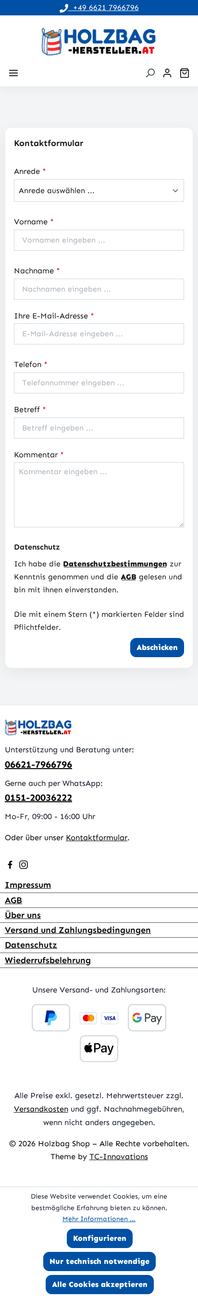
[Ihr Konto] (167, 73)
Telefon (31, 364)
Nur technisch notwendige (99, 1261)
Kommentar (39, 454)
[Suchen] (150, 73)
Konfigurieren (99, 1238)
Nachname (37, 270)
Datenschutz (31, 945)
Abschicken (157, 647)
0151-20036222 (38, 797)
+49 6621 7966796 (103, 7)
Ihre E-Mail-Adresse (54, 315)
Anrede (30, 171)
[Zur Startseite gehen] (99, 42)
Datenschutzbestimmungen (115, 563)
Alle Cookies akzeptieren (100, 1284)
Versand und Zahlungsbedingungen (78, 930)
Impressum (28, 885)
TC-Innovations (118, 1156)
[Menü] (13, 73)
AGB (128, 576)
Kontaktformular (96, 837)
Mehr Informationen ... (99, 1219)
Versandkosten (41, 1109)
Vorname (34, 221)
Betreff (30, 409)
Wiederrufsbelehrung (48, 960)
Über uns (23, 915)
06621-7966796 (38, 764)
